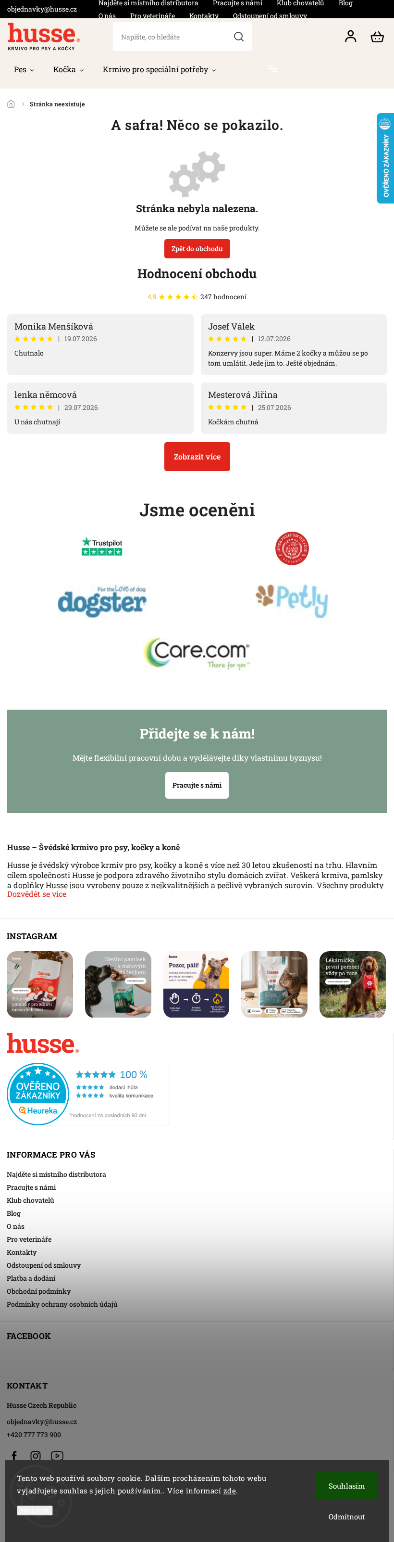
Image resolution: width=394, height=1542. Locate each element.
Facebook (14, 1456)
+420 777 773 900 (34, 1434)
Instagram (35, 1456)
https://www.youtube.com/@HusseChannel (57, 1456)
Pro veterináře (152, 15)
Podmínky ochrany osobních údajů (62, 1304)
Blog (14, 1213)
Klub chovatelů (30, 1200)
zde (229, 1490)
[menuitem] (24, 69)
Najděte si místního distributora (56, 1174)
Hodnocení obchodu (197, 273)
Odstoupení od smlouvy (270, 15)
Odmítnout (347, 1516)
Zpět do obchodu (197, 248)
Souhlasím (347, 1486)
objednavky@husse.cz (42, 1421)
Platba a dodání (31, 1278)
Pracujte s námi (197, 785)
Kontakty (204, 15)
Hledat (239, 37)
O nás (107, 15)
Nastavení (35, 1510)
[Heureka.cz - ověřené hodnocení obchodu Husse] (196, 1091)
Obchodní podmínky (39, 1291)
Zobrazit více (197, 456)
